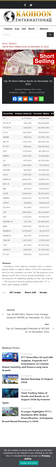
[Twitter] (31, 5)
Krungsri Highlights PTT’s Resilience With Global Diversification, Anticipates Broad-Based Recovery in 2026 (27, 416)
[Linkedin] (30, 98)
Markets (13, 43)
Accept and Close (29, 463)
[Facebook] (14, 98)
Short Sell (30, 292)
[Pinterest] (36, 98)
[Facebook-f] (25, 5)
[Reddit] (25, 98)
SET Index (15, 292)
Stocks (43, 292)
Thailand (22, 92)
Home (4, 43)
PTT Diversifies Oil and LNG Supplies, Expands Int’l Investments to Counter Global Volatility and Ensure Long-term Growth (27, 364)
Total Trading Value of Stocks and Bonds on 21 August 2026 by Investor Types (26, 397)
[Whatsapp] (41, 98)
